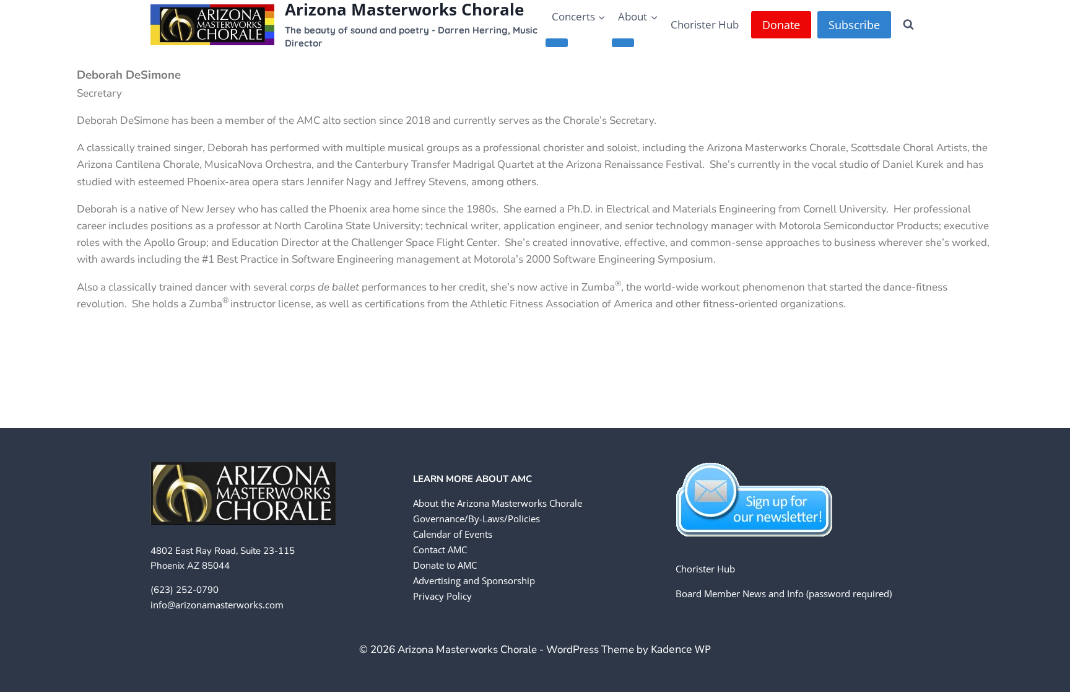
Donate (781, 24)
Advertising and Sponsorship (474, 580)
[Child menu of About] (623, 42)
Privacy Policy (442, 596)
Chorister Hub (705, 24)
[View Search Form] (908, 25)
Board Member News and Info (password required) (784, 593)
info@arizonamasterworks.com (217, 604)
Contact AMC (440, 549)
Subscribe (854, 24)
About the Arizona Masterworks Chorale (497, 503)
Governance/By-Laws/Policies (476, 518)
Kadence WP (681, 649)
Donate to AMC (445, 565)
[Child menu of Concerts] (557, 42)
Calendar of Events (452, 534)
